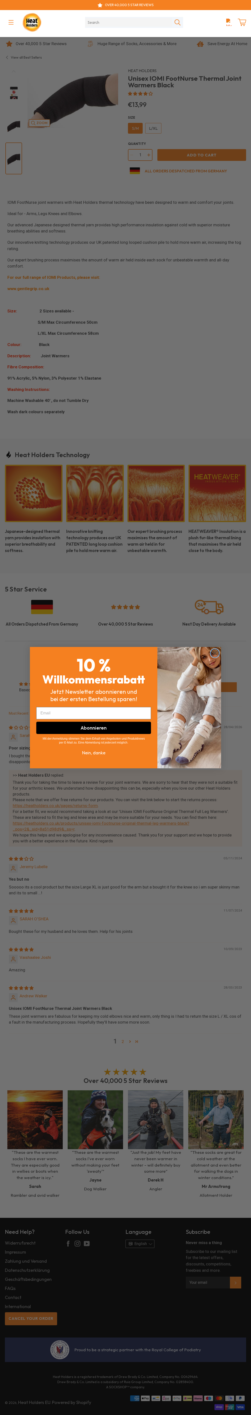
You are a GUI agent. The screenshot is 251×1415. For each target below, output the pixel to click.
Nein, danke (93, 753)
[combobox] (128, 22)
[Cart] (242, 22)
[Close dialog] (215, 653)
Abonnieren (94, 728)
